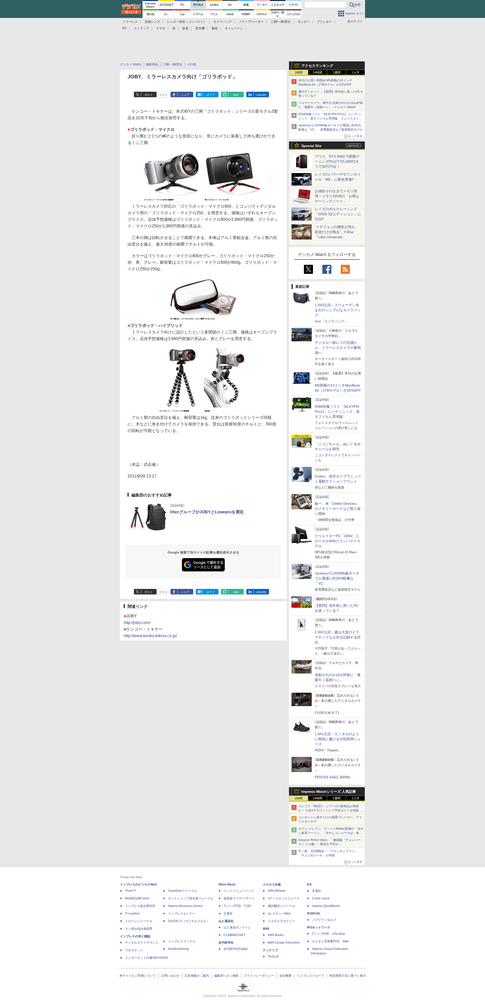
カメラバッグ (222, 21)
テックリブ (270, 950)
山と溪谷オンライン (237, 927)
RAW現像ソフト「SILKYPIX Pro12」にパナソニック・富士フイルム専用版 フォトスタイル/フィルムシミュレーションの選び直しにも (330, 118)
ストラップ (141, 28)
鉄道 (185, 28)
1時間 (299, 72)
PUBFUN (313, 913)
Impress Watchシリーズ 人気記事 (328, 791)
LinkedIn (261, 94)
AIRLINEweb (276, 891)
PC (125, 28)
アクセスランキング (317, 66)
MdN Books (276, 935)
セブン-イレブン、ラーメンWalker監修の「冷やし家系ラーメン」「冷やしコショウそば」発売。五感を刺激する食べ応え (330, 833)
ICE (309, 884)
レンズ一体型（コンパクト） (186, 21)
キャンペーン (234, 28)
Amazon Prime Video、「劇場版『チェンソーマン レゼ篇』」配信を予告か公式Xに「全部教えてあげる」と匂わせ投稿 (329, 844)
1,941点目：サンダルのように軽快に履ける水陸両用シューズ (338, 739)
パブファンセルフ (324, 920)
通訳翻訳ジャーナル (281, 906)
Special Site (311, 146)
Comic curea (320, 898)
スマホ (160, 28)
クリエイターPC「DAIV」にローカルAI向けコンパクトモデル (337, 541)
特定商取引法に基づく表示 (347, 975)
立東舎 (228, 913)
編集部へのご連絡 (226, 975)
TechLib (273, 956)
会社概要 (285, 975)
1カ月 (355, 72)
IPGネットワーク (318, 927)
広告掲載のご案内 (197, 975)
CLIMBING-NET (234, 935)
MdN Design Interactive (284, 942)
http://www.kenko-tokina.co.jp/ (150, 636)
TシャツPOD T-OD (237, 906)
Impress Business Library (185, 906)
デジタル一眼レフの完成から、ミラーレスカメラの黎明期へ (338, 348)
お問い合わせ (170, 975)
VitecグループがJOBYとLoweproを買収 (207, 512)
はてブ (210, 94)
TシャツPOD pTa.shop (328, 934)
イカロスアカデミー (281, 921)
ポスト (148, 94)
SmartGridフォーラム (182, 891)
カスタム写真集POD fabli (330, 941)
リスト (163, 94)
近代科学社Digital (236, 949)
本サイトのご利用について (137, 975)
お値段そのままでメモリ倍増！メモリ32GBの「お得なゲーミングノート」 (337, 196)
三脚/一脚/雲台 (280, 21)
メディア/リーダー (251, 21)
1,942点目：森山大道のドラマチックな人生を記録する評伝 (338, 637)
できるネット (134, 950)
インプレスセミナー (181, 913)
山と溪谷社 (226, 921)
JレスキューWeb (279, 913)
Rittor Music (227, 884)
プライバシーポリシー (259, 975)
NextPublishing (178, 949)
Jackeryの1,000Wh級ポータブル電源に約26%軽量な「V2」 (337, 578)
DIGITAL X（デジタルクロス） (188, 921)
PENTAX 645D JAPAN (332, 777)
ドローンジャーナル (138, 921)
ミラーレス (130, 21)
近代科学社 (226, 942)
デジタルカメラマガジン (141, 942)
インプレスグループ (310, 975)
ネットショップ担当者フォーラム (190, 898)
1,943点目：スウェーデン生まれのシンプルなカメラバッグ (338, 310)
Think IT (130, 891)
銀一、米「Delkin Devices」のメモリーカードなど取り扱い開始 (338, 508)
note (235, 94)
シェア (185, 94)
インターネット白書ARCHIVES (146, 958)
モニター (304, 21)
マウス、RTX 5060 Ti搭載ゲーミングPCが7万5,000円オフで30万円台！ (337, 161)
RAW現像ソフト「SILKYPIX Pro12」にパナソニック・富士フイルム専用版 (337, 411)
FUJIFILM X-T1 (327, 713)
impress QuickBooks (326, 906)
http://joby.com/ (137, 622)
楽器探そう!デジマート (239, 898)
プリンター (324, 21)
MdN (266, 928)
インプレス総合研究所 (140, 906)
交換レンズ (152, 21)
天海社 (316, 891)
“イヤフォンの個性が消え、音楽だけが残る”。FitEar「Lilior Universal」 (336, 232)
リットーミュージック (239, 891)
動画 (215, 28)
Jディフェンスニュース (284, 898)
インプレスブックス (181, 941)
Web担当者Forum (137, 898)
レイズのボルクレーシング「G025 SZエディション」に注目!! (338, 214)
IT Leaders (132, 913)
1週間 (337, 72)
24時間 (317, 72)
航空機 (200, 28)
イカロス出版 (272, 884)
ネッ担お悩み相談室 (138, 928)
